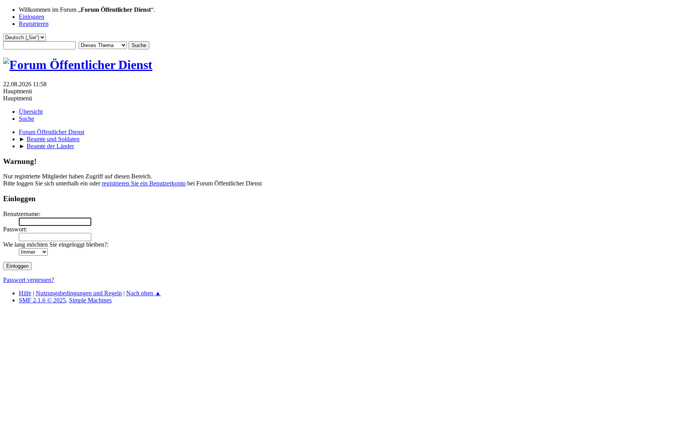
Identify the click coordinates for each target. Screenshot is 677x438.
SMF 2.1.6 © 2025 (42, 300)
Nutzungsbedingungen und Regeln (79, 293)
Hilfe (25, 293)
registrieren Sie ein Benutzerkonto (144, 183)
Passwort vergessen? (28, 279)
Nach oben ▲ (143, 293)
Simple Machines (90, 300)
